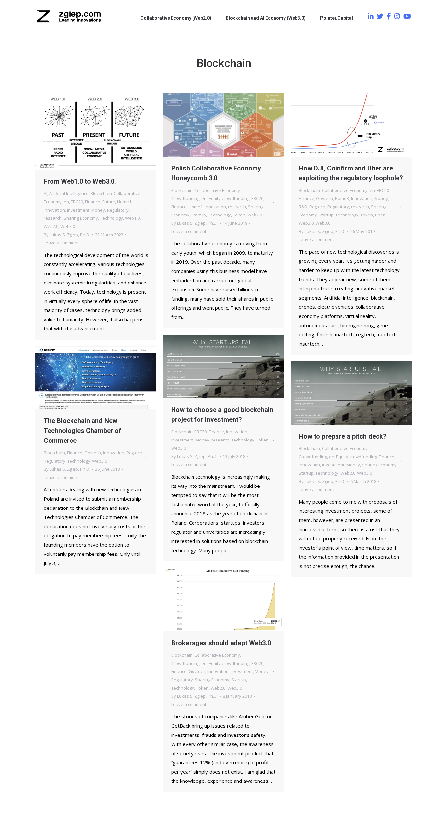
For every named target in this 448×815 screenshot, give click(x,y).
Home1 (124, 202)
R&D (303, 207)
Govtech (324, 198)
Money (98, 210)
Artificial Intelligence (69, 193)
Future (108, 202)
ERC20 (77, 202)
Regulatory (118, 210)
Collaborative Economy (217, 190)
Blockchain (101, 193)
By (67, 235)
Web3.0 (67, 226)
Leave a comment (61, 243)
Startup (198, 215)
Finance (92, 202)
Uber (380, 215)
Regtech (317, 207)
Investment (78, 210)
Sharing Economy (81, 218)
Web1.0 (132, 218)
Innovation (54, 210)
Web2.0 (51, 226)
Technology (111, 218)
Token (239, 215)
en (66, 202)
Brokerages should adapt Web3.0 (221, 643)
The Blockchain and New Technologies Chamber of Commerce (82, 430)
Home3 (342, 198)
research (53, 218)
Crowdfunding (185, 198)
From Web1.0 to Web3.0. (80, 181)
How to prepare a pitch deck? (343, 436)
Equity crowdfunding (229, 198)
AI (45, 193)
